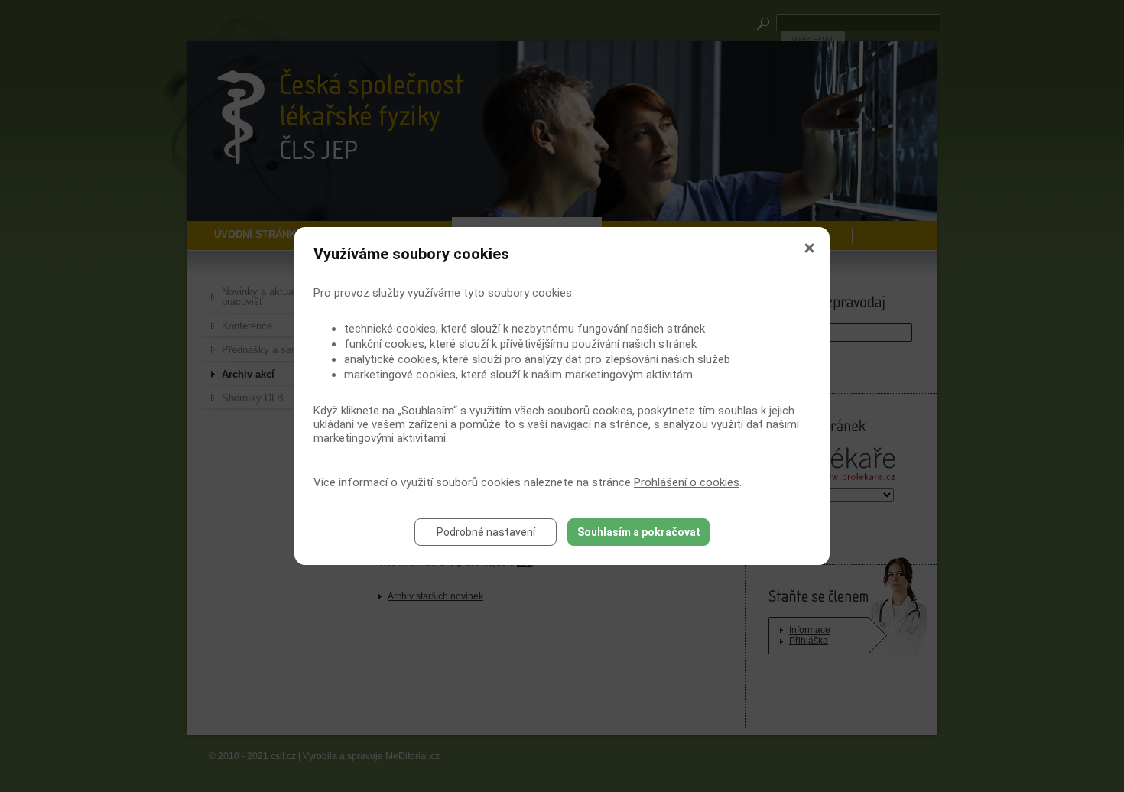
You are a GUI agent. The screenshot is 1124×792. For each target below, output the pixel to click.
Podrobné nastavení (486, 532)
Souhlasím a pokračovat (638, 532)
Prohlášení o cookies (686, 482)
